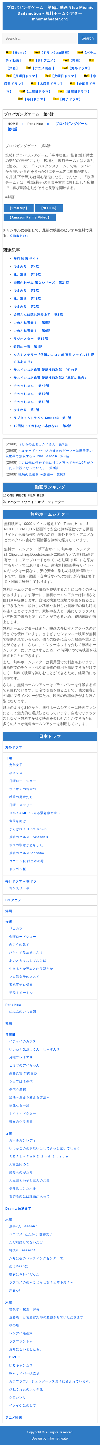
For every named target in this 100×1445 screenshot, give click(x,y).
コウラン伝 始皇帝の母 (26, 861)
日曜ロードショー (22, 781)
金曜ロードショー (22, 936)
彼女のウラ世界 (21, 1121)
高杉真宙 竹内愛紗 (23, 1073)
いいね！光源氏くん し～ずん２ (34, 1049)
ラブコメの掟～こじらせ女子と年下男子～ (41, 1282)
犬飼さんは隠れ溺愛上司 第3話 (38, 315)
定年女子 (16, 765)
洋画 (8, 911)
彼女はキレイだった (24, 1274)
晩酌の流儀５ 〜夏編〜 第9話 (42, 474)
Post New (35, 124)
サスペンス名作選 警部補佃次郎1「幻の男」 (47, 370)
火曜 (8, 1133)
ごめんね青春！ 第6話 (32, 331)
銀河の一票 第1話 (28, 347)
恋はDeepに (18, 1266)
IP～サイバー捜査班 (24, 1373)
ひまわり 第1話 (26, 410)
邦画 (8, 1024)
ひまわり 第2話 (26, 306)
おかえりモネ (19, 888)
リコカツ (16, 928)
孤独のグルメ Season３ (29, 837)
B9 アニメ (13, 900)
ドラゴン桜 (17, 869)
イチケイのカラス (22, 1041)
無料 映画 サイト (26, 258)
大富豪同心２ (19, 1164)
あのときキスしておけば (27, 960)
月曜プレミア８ (21, 1057)
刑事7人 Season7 (23, 1226)
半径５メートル (21, 993)
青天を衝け (17, 821)
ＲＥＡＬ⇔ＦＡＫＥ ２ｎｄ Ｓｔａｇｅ (39, 1156)
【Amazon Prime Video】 (29, 217)
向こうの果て (19, 944)
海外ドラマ (13, 747)
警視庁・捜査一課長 (24, 1309)
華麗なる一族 (19, 1105)
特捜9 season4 (22, 1250)
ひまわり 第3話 (26, 290)
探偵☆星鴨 (17, 1089)
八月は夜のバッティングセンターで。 (38, 1258)
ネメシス (16, 773)
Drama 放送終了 (18, 1208)
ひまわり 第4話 (26, 266)
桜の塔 (14, 1325)
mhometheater (58, 1438)
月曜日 (10, 1034)
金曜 (8, 922)
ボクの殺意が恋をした (26, 845)
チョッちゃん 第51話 (31, 402)
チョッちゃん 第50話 (31, 394)
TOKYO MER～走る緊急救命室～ (35, 813)
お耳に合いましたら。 (26, 1349)
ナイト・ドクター (22, 1113)
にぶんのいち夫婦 (22, 1011)
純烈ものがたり (21, 1172)
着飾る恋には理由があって (29, 1196)
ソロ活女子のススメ (24, 977)
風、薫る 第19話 (28, 274)
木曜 (8, 1302)
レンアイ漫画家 (21, 1333)
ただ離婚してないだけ (26, 1242)
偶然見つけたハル (22, 1188)
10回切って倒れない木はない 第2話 (43, 426)
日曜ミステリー (21, 805)
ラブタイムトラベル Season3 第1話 (42, 418)
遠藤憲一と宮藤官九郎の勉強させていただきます (46, 1317)
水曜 (8, 1219)
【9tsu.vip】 (18, 208)
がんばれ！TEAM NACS (28, 829)
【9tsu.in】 (49, 208)
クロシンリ (17, 1397)
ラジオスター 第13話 (31, 339)
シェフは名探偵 (21, 1081)
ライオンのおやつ (22, 789)
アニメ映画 (13, 1417)
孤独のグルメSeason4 (26, 853)
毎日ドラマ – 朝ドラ (21, 881)
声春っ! (15, 1290)
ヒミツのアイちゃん (24, 1065)
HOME (13, 124)
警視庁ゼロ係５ (21, 985)
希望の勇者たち (21, 797)
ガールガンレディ (22, 1140)
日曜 (8, 758)
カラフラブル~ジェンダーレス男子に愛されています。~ (52, 1381)
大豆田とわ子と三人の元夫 (29, 1180)
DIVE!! (14, 1357)
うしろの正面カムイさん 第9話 (43, 444)
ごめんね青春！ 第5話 (32, 323)
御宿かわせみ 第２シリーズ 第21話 (42, 282)
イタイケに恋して (22, 1405)
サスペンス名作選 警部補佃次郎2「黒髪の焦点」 (51, 378)
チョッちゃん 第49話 (31, 386)
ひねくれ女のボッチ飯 (26, 1389)
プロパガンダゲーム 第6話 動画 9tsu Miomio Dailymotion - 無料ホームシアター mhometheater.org (50, 13)
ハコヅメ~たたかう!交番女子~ (32, 1234)
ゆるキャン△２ (21, 1365)
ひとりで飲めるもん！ (26, 952)
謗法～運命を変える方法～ (29, 1097)
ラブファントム (21, 1341)
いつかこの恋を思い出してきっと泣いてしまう (44, 1148)
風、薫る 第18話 (28, 298)
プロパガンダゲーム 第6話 (29, 114)
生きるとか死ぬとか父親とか (31, 968)
